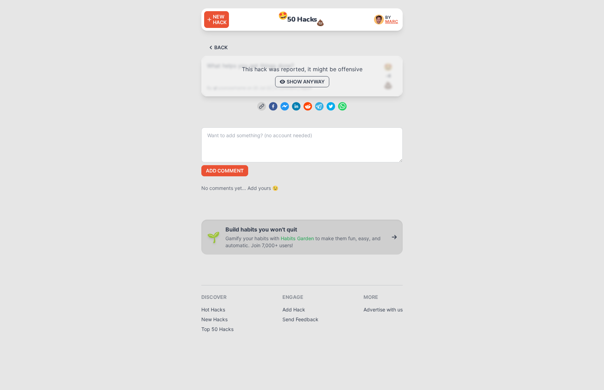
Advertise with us (383, 309)
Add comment (225, 171)
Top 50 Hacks (217, 329)
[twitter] (330, 106)
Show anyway (306, 81)
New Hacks (214, 319)
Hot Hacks (213, 309)
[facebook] (273, 106)
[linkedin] (296, 106)
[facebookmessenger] (284, 106)
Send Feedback (300, 319)
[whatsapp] (342, 106)
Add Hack (293, 309)
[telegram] (319, 106)
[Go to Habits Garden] (394, 237)
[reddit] (307, 106)
